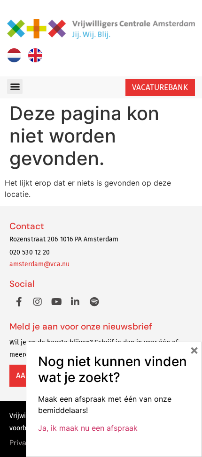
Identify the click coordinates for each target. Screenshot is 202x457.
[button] (15, 86)
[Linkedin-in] (75, 301)
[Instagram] (37, 301)
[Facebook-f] (18, 301)
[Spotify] (94, 301)
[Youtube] (56, 301)
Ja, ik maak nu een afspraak (88, 428)
